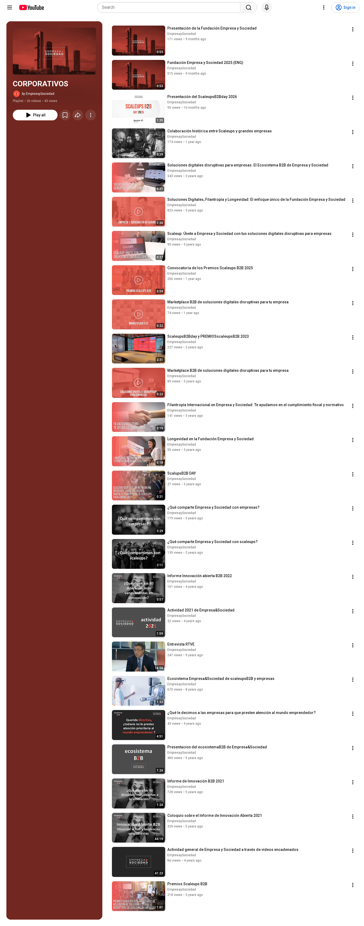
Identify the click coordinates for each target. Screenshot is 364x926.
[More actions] (90, 115)
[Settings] (324, 7)
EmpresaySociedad (181, 34)
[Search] (248, 7)
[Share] (77, 115)
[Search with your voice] (266, 7)
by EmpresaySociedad (38, 94)
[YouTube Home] (31, 7)
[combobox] (170, 7)
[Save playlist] (65, 115)
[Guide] (9, 7)
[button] (54, 51)
